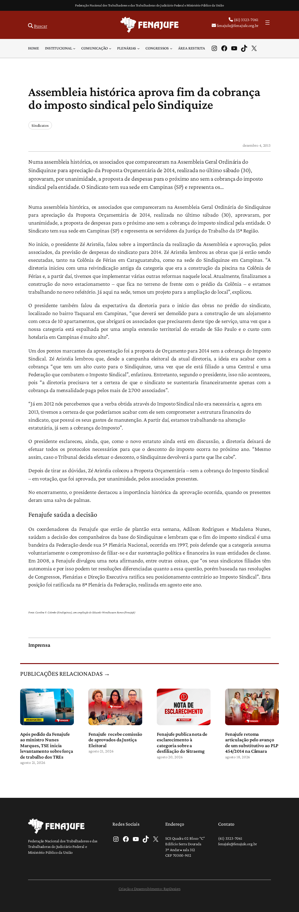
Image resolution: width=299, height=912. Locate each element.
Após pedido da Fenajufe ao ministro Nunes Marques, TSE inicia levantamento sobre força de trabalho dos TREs (46, 745)
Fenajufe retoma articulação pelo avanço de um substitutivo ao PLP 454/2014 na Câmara (252, 742)
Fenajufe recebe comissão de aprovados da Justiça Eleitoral (115, 739)
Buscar (40, 26)
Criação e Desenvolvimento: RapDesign (149, 888)
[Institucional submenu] (74, 48)
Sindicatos (40, 125)
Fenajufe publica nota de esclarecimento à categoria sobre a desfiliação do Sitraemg (182, 742)
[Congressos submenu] (171, 48)
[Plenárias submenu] (138, 48)
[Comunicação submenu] (110, 48)
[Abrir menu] (267, 22)
